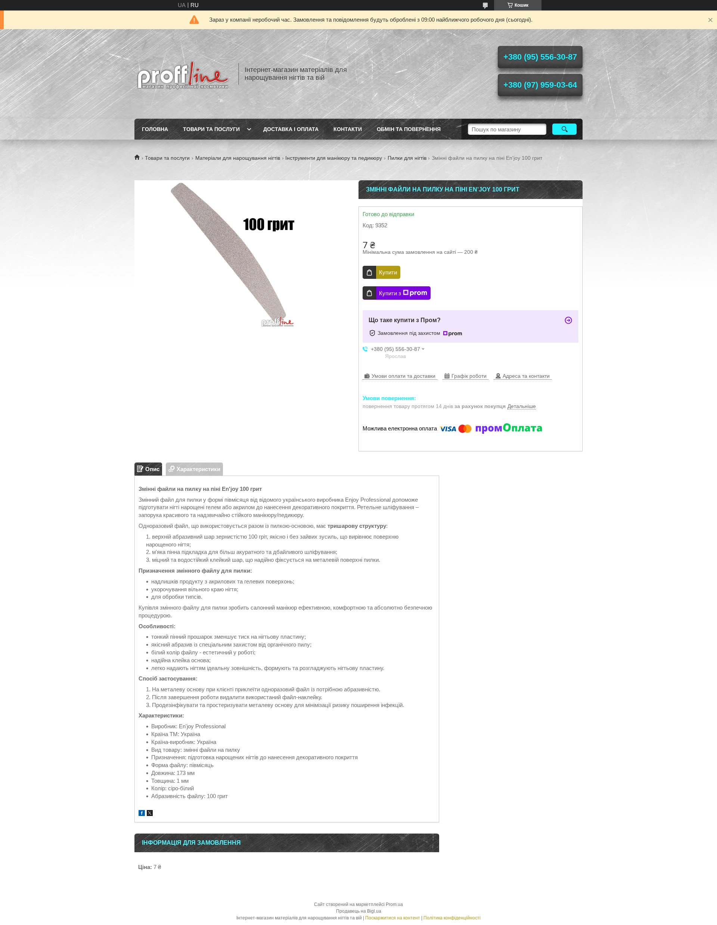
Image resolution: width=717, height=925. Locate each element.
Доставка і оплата (291, 129)
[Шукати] (564, 129)
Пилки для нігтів (407, 158)
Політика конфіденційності (452, 918)
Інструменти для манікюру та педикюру (333, 158)
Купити (388, 272)
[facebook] (142, 814)
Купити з (390, 293)
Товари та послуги (211, 129)
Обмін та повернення (409, 129)
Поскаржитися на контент (392, 918)
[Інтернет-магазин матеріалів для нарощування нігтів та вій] (183, 74)
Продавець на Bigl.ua (358, 911)
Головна (155, 129)
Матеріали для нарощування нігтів (237, 158)
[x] (150, 814)
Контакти (347, 129)
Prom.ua (394, 904)
